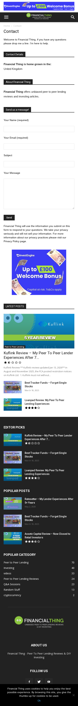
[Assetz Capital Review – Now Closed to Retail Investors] (13, 538)
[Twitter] (39, 682)
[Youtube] (48, 682)
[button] (6, 17)
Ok (39, 700)
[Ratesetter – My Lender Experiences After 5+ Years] (13, 503)
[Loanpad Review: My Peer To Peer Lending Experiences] (13, 404)
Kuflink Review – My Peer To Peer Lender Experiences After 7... (38, 355)
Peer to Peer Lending (14, 347)
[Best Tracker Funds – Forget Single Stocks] (13, 387)
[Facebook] (29, 682)
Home (7, 25)
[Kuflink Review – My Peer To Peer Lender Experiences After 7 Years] (39, 331)
